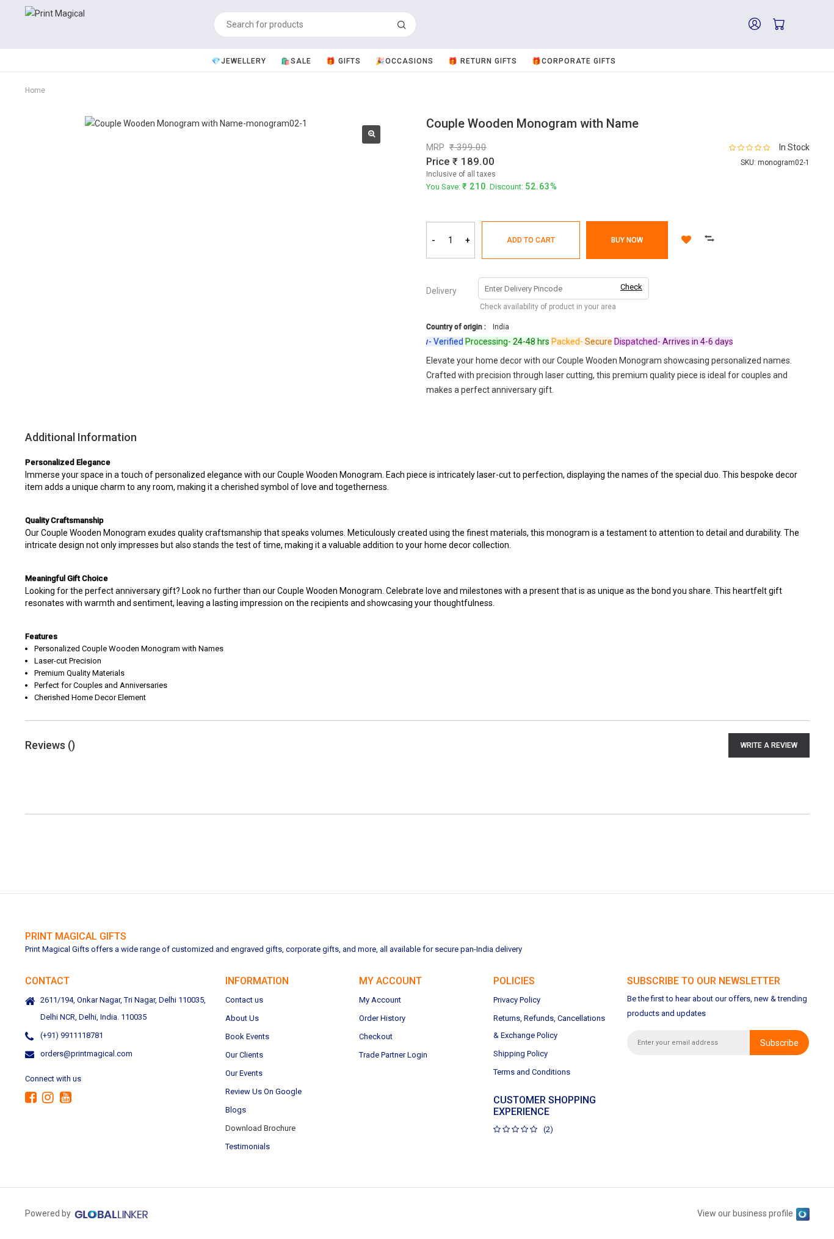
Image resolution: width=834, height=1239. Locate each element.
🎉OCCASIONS (404, 61)
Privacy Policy (516, 999)
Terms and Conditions (531, 1071)
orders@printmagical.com (86, 1053)
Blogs (235, 1109)
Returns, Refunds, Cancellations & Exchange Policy (549, 1027)
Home (35, 90)
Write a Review (769, 745)
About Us (242, 1018)
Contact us (244, 999)
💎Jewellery (238, 61)
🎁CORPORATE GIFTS (574, 61)
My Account (380, 999)
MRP (435, 147)
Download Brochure (260, 1128)
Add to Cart (531, 240)
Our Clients (244, 1054)
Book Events (247, 1036)
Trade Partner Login (393, 1054)
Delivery (441, 291)
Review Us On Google (263, 1091)
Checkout (376, 1036)
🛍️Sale (296, 61)
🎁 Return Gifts (482, 61)
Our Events (244, 1073)
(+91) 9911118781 (71, 1035)
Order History (382, 1018)
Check (631, 286)
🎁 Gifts (343, 61)
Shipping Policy (520, 1053)
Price (437, 161)
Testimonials (247, 1146)
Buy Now (627, 240)
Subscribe (779, 1042)
